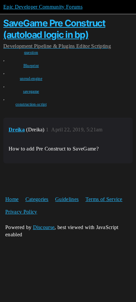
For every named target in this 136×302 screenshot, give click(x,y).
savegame (31, 91)
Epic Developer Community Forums (43, 7)
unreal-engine (31, 78)
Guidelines (67, 199)
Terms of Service (103, 199)
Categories (37, 199)
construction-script (31, 104)
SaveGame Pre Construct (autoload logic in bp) (54, 28)
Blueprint (31, 65)
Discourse (44, 227)
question (31, 52)
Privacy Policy (21, 212)
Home (11, 199)
